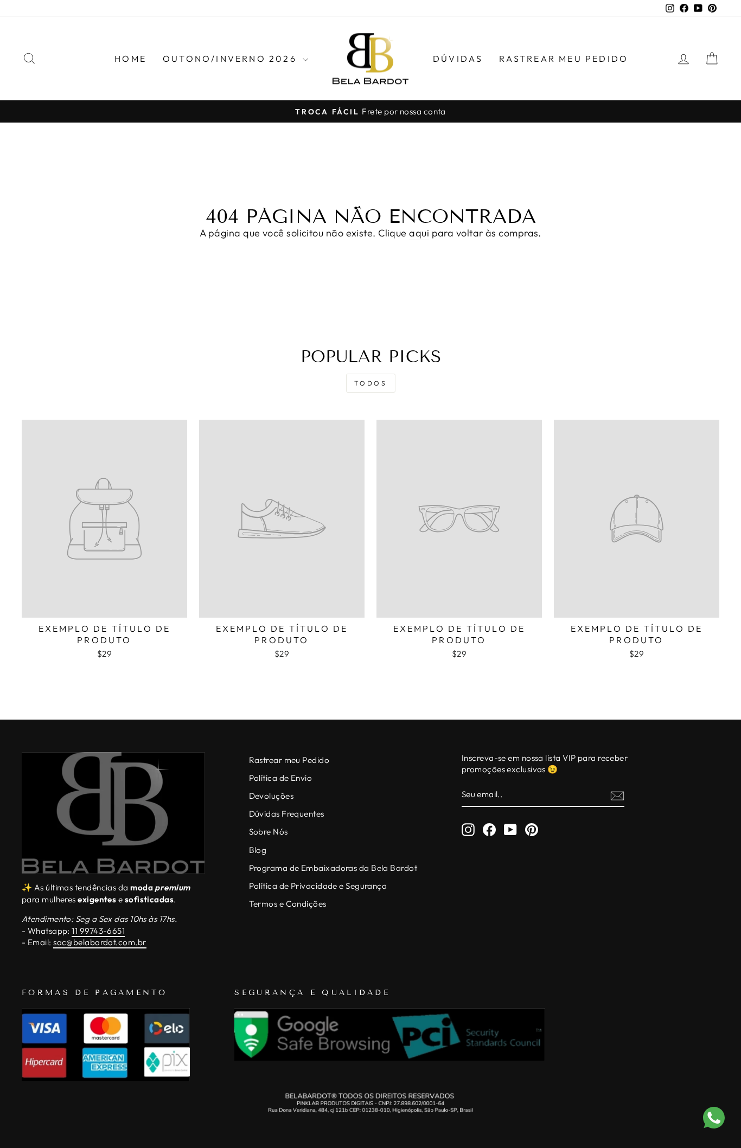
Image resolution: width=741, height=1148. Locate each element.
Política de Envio (280, 778)
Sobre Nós (268, 831)
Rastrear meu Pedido (289, 760)
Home (130, 58)
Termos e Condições (288, 904)
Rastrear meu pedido (563, 58)
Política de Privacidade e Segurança (318, 886)
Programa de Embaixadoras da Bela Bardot (333, 868)
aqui (419, 233)
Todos (370, 383)
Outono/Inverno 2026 (231, 58)
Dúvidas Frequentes (286, 814)
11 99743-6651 (98, 931)
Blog (258, 850)
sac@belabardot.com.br (99, 942)
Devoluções (271, 796)
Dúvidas (458, 58)
